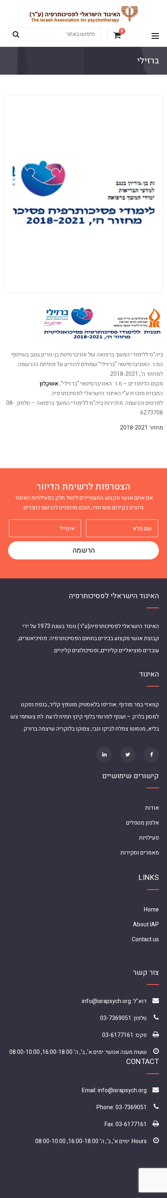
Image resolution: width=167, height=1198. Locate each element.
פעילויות (149, 838)
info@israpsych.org (106, 1001)
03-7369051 (115, 1018)
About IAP (146, 924)
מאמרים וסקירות (139, 852)
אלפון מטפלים (142, 823)
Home (151, 909)
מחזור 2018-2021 (141, 427)
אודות (152, 808)
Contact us (145, 939)
